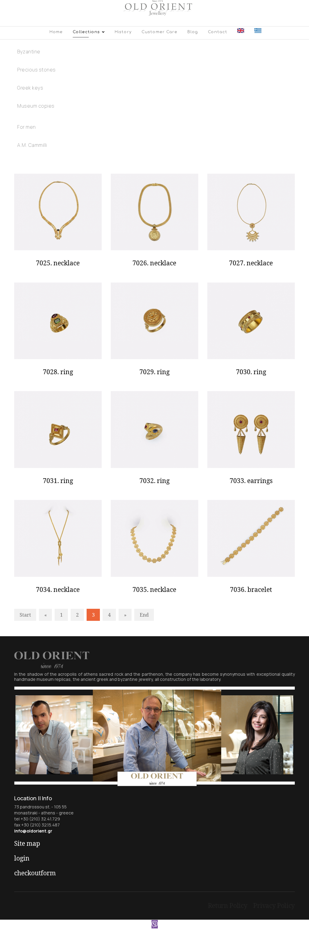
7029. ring (154, 372)
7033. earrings (251, 480)
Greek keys (30, 87)
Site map (27, 843)
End (144, 614)
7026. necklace (154, 263)
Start (25, 614)
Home (56, 32)
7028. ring (58, 372)
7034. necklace (58, 589)
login (22, 858)
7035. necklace (154, 589)
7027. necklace (251, 263)
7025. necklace (58, 263)
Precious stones (36, 69)
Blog (192, 32)
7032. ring (154, 480)
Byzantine (28, 51)
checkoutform (35, 873)
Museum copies (36, 106)
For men (26, 127)
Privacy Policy (274, 905)
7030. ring (251, 372)
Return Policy (227, 905)
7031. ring (58, 480)
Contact (217, 32)
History (123, 32)
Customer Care (159, 32)
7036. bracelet (251, 589)
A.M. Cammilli (32, 145)
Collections (86, 32)
